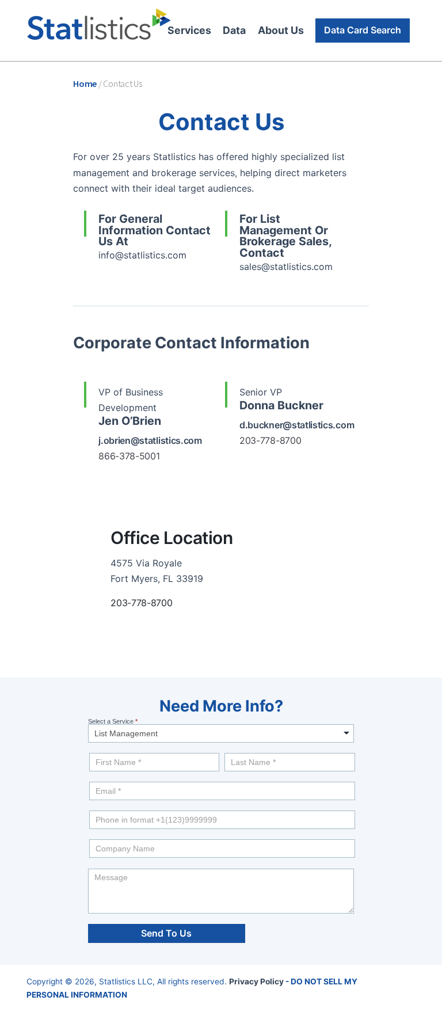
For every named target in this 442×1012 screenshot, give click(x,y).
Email (97, 779)
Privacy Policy (256, 981)
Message (101, 865)
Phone (97, 808)
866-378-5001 (128, 456)
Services (189, 30)
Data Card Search (362, 30)
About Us (281, 30)
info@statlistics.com (142, 255)
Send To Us (166, 933)
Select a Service (113, 721)
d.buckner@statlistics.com (296, 425)
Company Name (111, 836)
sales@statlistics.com (286, 266)
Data (234, 30)
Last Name (240, 750)
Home (85, 83)
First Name (105, 750)
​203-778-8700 (270, 440)
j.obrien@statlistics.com (150, 440)
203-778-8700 (141, 602)
